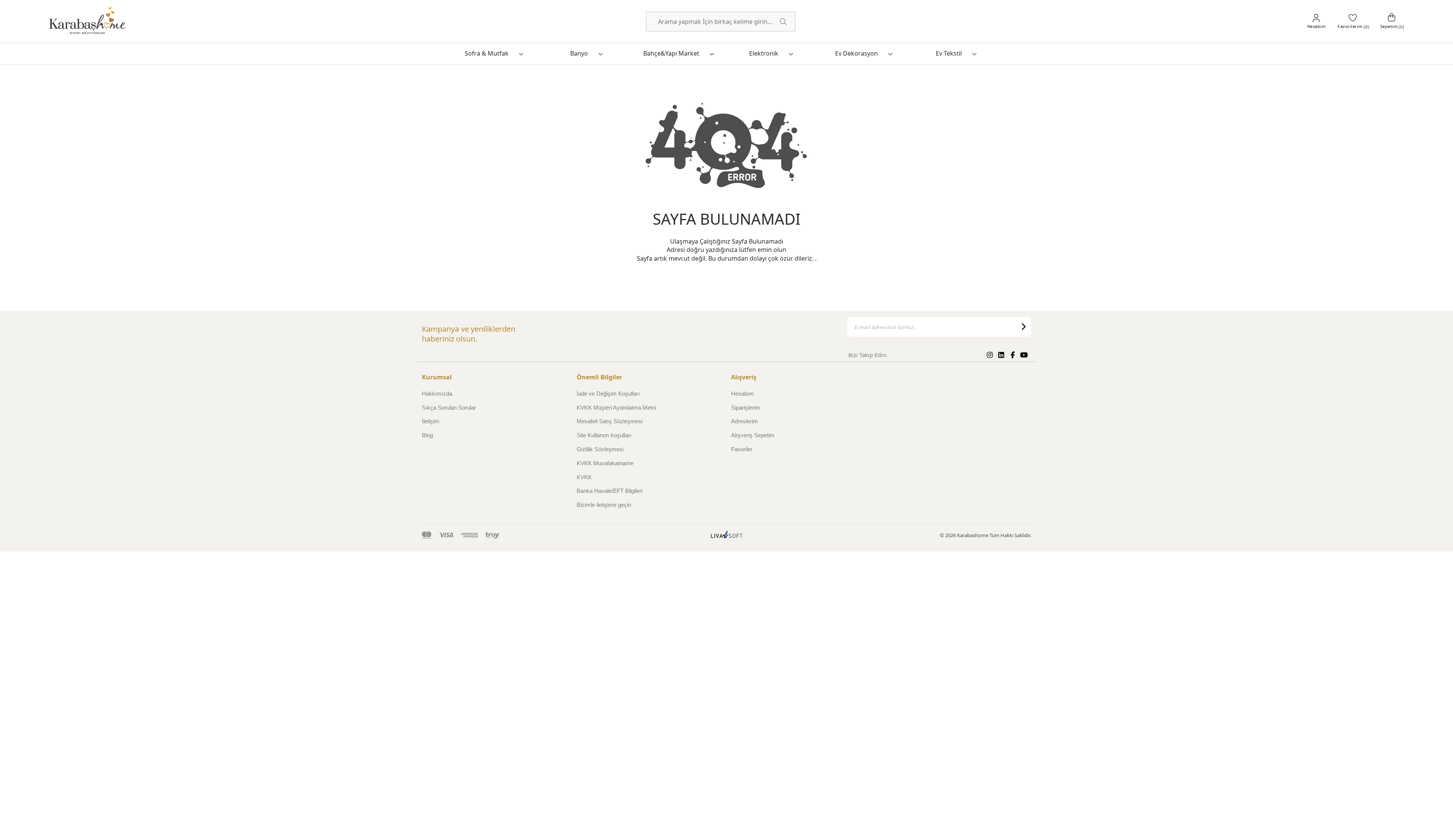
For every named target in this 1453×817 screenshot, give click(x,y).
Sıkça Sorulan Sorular (449, 407)
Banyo (579, 53)
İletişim (430, 421)
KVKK (584, 477)
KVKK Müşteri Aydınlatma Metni (616, 407)
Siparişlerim (745, 407)
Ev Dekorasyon (856, 53)
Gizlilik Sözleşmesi (600, 449)
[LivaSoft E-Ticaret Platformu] (726, 535)
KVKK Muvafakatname (605, 463)
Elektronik (763, 53)
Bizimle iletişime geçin (604, 505)
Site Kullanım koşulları (604, 435)
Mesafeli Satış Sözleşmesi (609, 421)
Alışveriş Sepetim (753, 435)
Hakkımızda (437, 393)
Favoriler (742, 449)
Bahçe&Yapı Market (671, 53)
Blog (427, 435)
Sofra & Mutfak (487, 53)
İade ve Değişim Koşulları (608, 393)
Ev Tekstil (949, 53)
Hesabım (742, 393)
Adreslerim (744, 421)
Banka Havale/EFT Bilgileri (609, 491)
